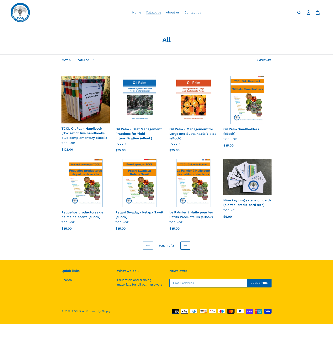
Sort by (66, 60)
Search (66, 280)
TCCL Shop (78, 311)
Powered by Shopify (98, 311)
